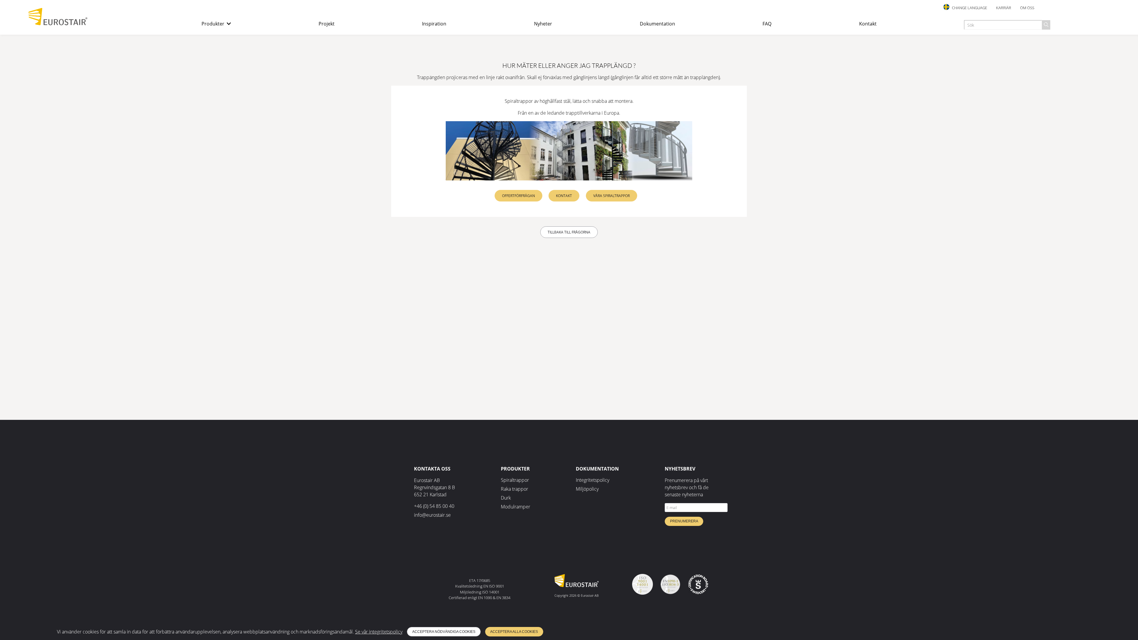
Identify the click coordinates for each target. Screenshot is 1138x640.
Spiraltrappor (515, 480)
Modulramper (515, 506)
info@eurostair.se (432, 515)
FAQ (767, 23)
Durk (506, 498)
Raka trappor (514, 489)
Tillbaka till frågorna (569, 232)
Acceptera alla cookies (514, 632)
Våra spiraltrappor (611, 195)
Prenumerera (684, 521)
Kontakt (868, 23)
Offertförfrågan (518, 195)
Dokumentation (657, 23)
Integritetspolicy (592, 480)
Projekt (327, 23)
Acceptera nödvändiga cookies (443, 632)
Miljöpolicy (587, 489)
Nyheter (543, 23)
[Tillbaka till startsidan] (58, 23)
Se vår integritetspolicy (378, 631)
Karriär (1003, 7)
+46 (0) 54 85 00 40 (434, 506)
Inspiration (434, 23)
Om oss (1027, 7)
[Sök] (1046, 25)
